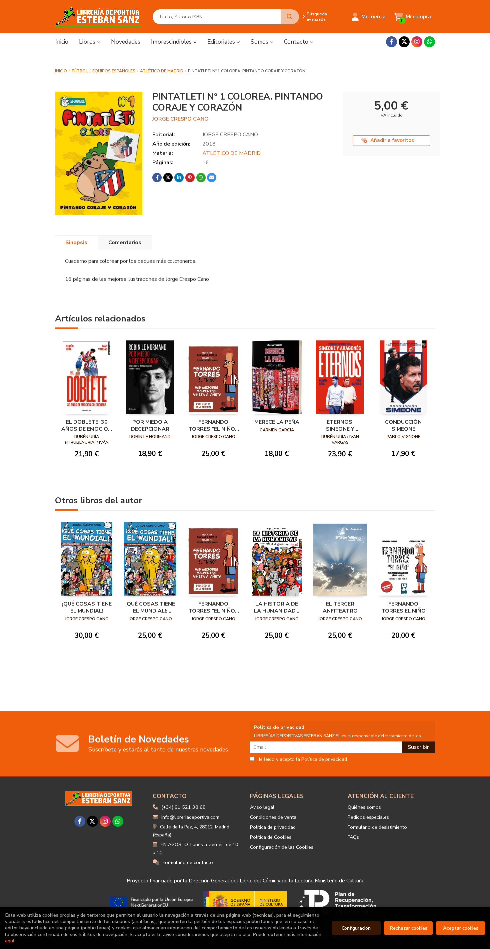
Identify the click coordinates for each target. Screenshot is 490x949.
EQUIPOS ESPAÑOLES (113, 71)
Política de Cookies (270, 837)
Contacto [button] (297, 42)
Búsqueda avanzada (317, 16)
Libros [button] (88, 42)
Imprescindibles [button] (172, 42)
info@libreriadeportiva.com (190, 817)
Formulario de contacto (188, 862)
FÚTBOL (80, 71)
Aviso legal (262, 807)
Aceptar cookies (460, 928)
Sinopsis (76, 242)
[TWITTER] (404, 41)
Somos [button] (260, 42)
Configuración (356, 928)
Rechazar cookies (408, 928)
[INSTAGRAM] (416, 41)
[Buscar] (290, 16)
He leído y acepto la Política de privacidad (302, 759)
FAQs (353, 837)
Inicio (61, 71)
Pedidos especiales (368, 817)
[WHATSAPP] (429, 41)
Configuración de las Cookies (281, 847)
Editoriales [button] (222, 42)
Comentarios (124, 242)
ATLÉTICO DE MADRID (161, 71)
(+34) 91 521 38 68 (183, 807)
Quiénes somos (364, 807)
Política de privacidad (273, 827)
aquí (9, 940)
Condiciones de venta (273, 817)
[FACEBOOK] (391, 41)
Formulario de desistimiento (377, 827)
